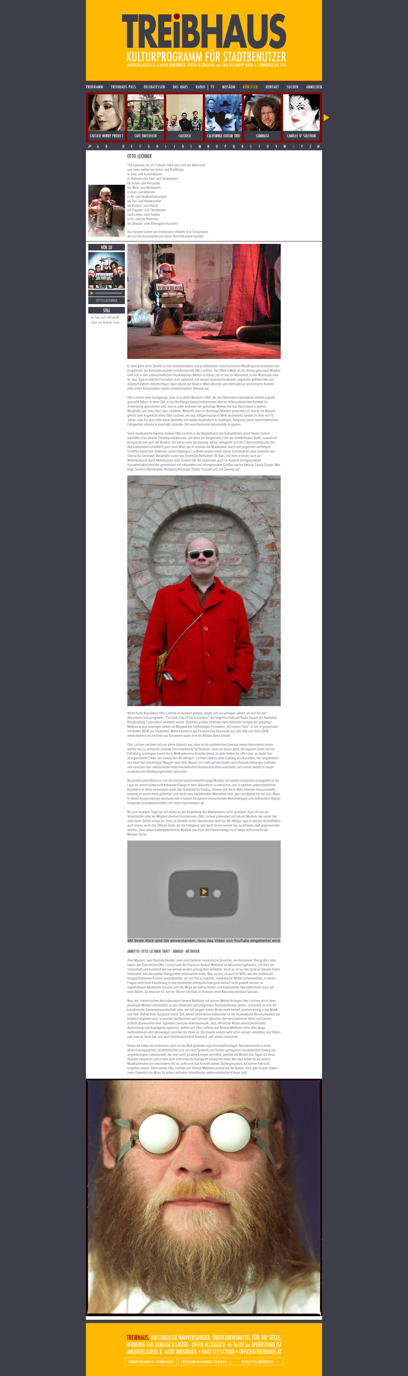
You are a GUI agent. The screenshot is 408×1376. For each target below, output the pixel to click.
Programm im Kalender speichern (204, 1361)
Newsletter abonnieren (257, 1361)
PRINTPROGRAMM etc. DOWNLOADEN (151, 1361)
